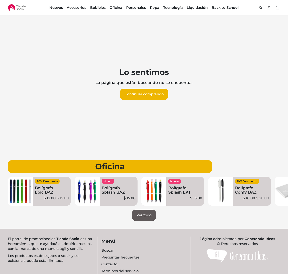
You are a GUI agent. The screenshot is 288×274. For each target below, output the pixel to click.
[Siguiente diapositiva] (275, 191)
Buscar (107, 250)
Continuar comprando (144, 94)
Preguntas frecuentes (120, 257)
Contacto (109, 264)
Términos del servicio (120, 271)
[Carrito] (277, 7)
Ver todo (144, 215)
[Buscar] (260, 7)
